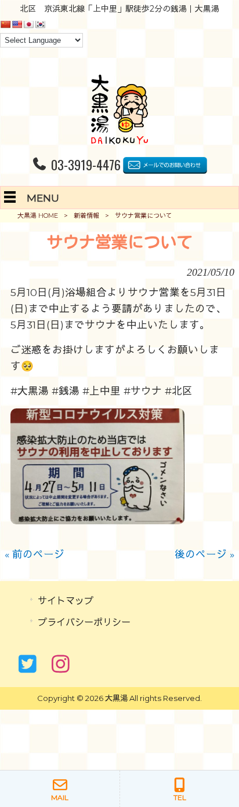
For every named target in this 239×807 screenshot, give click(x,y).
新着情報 (86, 215)
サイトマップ (65, 601)
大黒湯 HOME (37, 215)
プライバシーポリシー (84, 622)
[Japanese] (28, 24)
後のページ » (204, 554)
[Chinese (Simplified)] (5, 24)
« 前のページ (34, 554)
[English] (17, 24)
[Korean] (40, 24)
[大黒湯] (119, 140)
